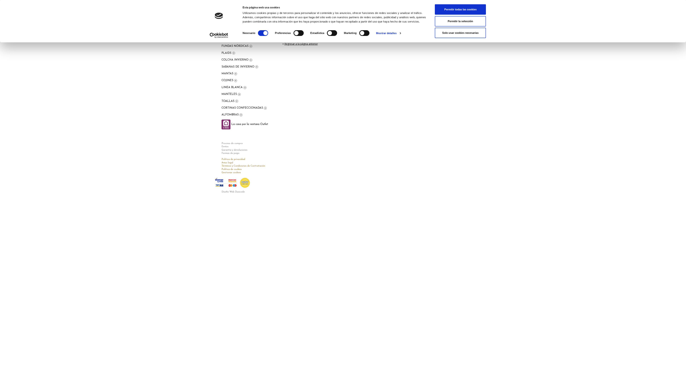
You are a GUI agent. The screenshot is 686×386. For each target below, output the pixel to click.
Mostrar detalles (386, 33)
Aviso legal (227, 163)
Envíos (225, 146)
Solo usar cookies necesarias (460, 32)
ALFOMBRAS (231, 114)
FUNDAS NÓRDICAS (235, 46)
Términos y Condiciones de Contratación (243, 166)
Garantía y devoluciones (234, 150)
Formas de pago (230, 153)
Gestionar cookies (231, 172)
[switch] (299, 33)
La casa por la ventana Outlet (249, 124)
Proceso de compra (232, 143)
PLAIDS (227, 53)
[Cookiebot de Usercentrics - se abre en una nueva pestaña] (219, 35)
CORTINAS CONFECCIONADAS (243, 108)
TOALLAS (228, 101)
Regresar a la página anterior (301, 44)
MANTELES (230, 94)
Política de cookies (232, 169)
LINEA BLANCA (232, 87)
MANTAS (228, 73)
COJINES (228, 80)
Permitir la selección (460, 21)
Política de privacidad (233, 159)
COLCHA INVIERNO (235, 60)
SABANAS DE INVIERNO (238, 67)
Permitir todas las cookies (460, 9)
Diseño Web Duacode (233, 192)
